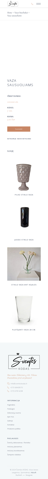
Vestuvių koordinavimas (15, 451)
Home (9, 12)
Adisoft (33, 472)
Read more (20, 194)
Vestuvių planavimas (14, 447)
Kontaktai (10, 425)
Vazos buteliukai (21, 12)
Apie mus (10, 417)
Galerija (10, 421)
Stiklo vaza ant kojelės (24, 285)
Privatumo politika (13, 429)
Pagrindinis (11, 405)
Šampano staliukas (14, 455)
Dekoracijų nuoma (14, 413)
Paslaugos (11, 409)
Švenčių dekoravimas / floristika (18, 443)
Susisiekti (18, 129)
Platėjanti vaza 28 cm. (24, 330)
